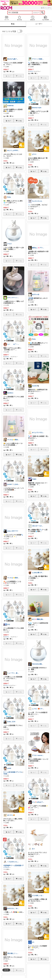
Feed (6, 18)
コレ (9, 120)
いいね (20, 120)
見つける (19, 18)
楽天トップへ (46, 8)
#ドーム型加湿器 (15, 865)
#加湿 (5, 774)
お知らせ (32, 18)
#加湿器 (12, 772)
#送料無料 (6, 865)
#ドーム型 (6, 772)
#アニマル (19, 772)
